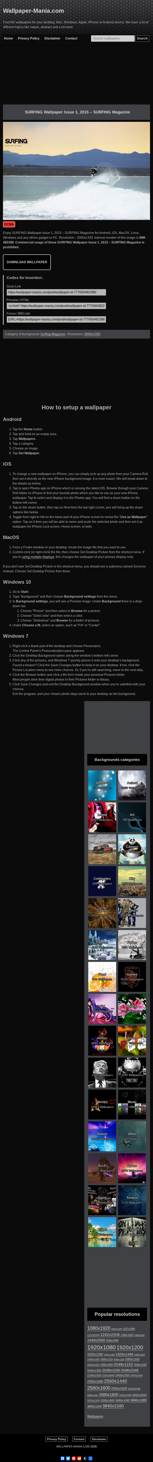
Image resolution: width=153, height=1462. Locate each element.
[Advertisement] (76, 76)
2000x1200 (119, 1359)
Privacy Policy (28, 38)
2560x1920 (119, 1388)
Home (8, 38)
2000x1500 (93, 1364)
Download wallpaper (27, 262)
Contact (71, 38)
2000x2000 (106, 1364)
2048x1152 (123, 1364)
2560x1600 (98, 1388)
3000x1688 (125, 1395)
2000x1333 (92, 334)
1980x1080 (93, 1359)
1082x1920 (116, 1329)
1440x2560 (96, 1340)
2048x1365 (94, 1370)
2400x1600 (136, 1375)
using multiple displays (38, 557)
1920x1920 (139, 1355)
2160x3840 (108, 1375)
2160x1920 (94, 1375)
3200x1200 (93, 1400)
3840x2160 (113, 1405)
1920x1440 (124, 1354)
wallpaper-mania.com (73, 1446)
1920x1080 (101, 1347)
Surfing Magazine (52, 334)
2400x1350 (122, 1375)
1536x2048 (112, 1340)
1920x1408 (109, 1355)
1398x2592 (139, 1335)
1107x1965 (129, 1328)
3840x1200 (94, 1406)
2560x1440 (115, 1381)
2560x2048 (134, 1388)
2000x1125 (106, 1359)
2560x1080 (95, 1381)
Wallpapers (95, 1416)
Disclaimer (52, 38)
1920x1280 (95, 1354)
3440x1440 (122, 1400)
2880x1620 (92, 1395)
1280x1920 (127, 1335)
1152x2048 (93, 1335)
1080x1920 (98, 1328)
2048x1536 (111, 1370)
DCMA (9, 224)
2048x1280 (140, 1364)
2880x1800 (108, 1394)
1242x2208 (110, 1335)
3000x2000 (139, 1395)
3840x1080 (138, 1400)
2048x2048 (129, 1370)
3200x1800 (107, 1400)
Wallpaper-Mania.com (33, 10)
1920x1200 (130, 1348)
